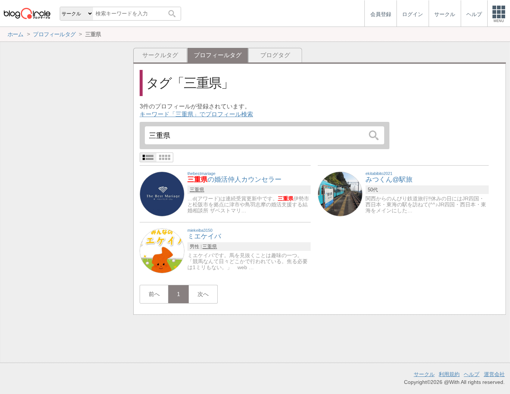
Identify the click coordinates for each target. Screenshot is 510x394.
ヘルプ (471, 374)
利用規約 (449, 374)
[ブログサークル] (27, 13)
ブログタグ (275, 55)
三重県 (197, 190)
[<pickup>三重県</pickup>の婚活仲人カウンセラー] (162, 193)
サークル (424, 374)
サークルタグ (160, 55)
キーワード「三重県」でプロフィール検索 (196, 114)
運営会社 (494, 374)
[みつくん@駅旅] (340, 193)
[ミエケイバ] (162, 250)
